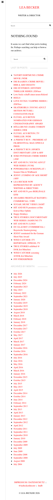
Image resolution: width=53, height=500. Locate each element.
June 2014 (18, 399)
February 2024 (20, 283)
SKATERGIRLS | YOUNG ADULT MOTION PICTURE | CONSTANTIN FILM (30, 110)
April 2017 (18, 338)
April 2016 (18, 367)
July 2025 (18, 276)
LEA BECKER (29, 7)
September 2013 (21, 406)
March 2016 (19, 370)
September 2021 (21, 296)
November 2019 (20, 302)
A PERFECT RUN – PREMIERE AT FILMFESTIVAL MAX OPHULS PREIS (30, 142)
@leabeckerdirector (27, 485)
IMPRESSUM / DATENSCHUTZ (29, 482)
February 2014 (20, 402)
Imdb (40, 485)
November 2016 (20, 347)
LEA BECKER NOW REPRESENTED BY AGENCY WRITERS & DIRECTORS (28, 184)
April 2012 (18, 425)
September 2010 (21, 435)
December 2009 (20, 441)
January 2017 (19, 344)
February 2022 (20, 293)
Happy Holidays (21, 213)
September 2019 (21, 305)
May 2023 (18, 289)
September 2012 (21, 422)
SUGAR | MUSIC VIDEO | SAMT (29, 204)
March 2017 (19, 341)
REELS (17, 97)
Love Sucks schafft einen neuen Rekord (31, 94)
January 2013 (19, 415)
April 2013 (18, 412)
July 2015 (18, 383)
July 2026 (18, 273)
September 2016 (21, 354)
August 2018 (19, 312)
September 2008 (21, 457)
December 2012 (20, 419)
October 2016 (19, 351)
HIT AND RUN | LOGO (25, 223)
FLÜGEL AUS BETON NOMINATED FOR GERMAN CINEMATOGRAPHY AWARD (28, 120)
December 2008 (20, 454)
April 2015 (18, 389)
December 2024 (20, 280)
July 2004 (18, 464)
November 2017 (20, 328)
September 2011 (21, 431)
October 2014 (19, 396)
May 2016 (18, 364)
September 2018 (21, 309)
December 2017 (20, 325)
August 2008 (19, 460)
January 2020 (19, 299)
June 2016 (18, 360)
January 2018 (19, 322)
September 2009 (21, 444)
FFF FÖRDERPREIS (23, 259)
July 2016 (18, 357)
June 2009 (18, 451)
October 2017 (19, 331)
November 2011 (20, 428)
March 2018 (19, 315)
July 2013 (18, 409)
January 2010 (19, 438)
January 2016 (19, 373)
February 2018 (20, 318)
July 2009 (18, 448)
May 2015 (18, 386)
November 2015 (20, 377)
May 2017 (18, 335)
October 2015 (19, 380)
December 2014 (20, 393)
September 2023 (21, 286)
